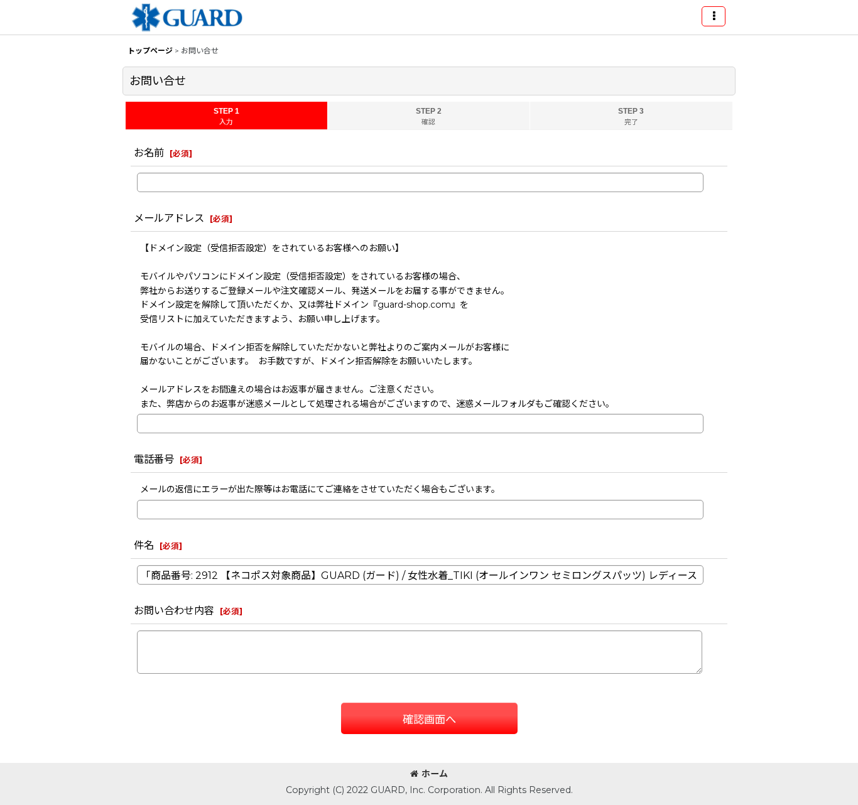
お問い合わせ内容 (174, 610)
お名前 (149, 152)
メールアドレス (169, 218)
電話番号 (154, 459)
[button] (713, 16)
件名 (144, 545)
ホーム (434, 773)
